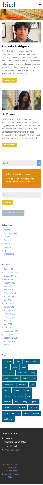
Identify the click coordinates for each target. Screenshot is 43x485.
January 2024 (10, 307)
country (16, 379)
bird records (22, 373)
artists (6, 367)
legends (6, 390)
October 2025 (10, 276)
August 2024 (9, 296)
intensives (22, 384)
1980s (18, 361)
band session (8, 373)
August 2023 (9, 310)
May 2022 (8, 324)
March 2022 (9, 327)
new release (18, 396)
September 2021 (11, 338)
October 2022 (10, 317)
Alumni (7, 230)
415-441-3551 (10, 446)
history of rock (9, 384)
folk (33, 379)
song (25, 402)
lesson (16, 390)
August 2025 (9, 283)
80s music (7, 361)
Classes (7, 240)
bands (24, 367)
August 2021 (9, 341)
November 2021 (11, 331)
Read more (9, 80)
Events (7, 243)
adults (26, 361)
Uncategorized (10, 254)
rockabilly (7, 402)
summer (7, 407)
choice (6, 379)
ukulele (26, 413)
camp (33, 373)
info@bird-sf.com (12, 450)
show (17, 402)
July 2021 (8, 345)
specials (34, 402)
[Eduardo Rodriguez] (21, 32)
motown (7, 396)
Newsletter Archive (13, 212)
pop (28, 396)
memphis (26, 390)
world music (8, 419)
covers (25, 379)
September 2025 (11, 279)
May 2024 (8, 300)
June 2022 (8, 320)
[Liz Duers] (21, 100)
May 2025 (8, 286)
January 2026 (10, 269)
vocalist (36, 413)
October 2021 (10, 334)
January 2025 (10, 290)
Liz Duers (8, 114)
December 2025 (11, 272)
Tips (5, 250)
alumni (35, 361)
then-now (15, 413)
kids (32, 384)
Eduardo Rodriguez (15, 46)
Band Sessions (10, 233)
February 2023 (10, 314)
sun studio (33, 407)
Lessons (7, 247)
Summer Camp (19, 407)
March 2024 (9, 303)
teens (6, 413)
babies (15, 367)
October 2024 (10, 293)
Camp (6, 237)
